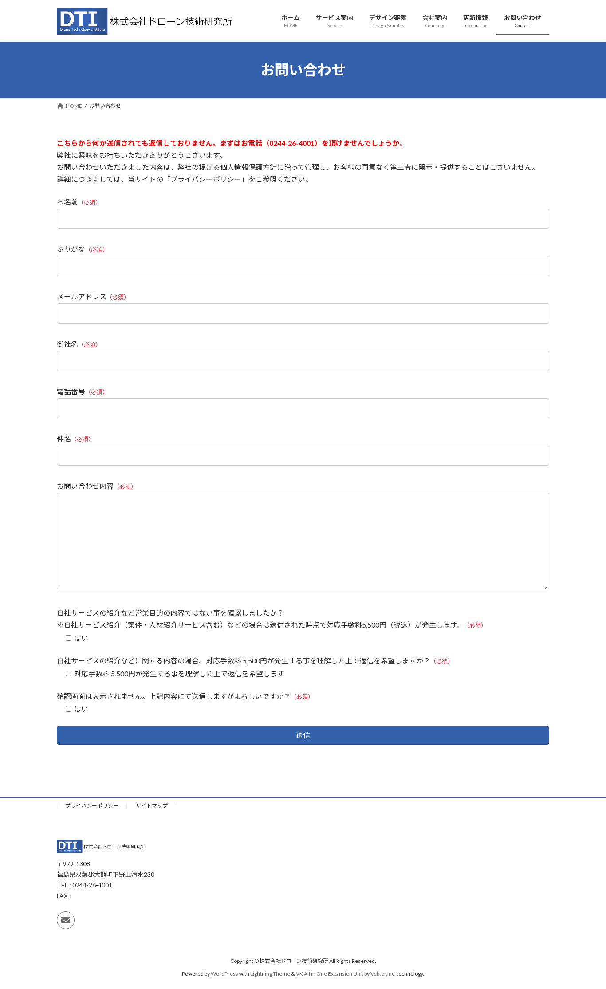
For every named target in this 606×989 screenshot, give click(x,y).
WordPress (224, 973)
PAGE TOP (583, 950)
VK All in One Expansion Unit (329, 973)
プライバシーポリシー (91, 805)
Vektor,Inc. (383, 973)
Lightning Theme (270, 973)
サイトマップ (152, 805)
